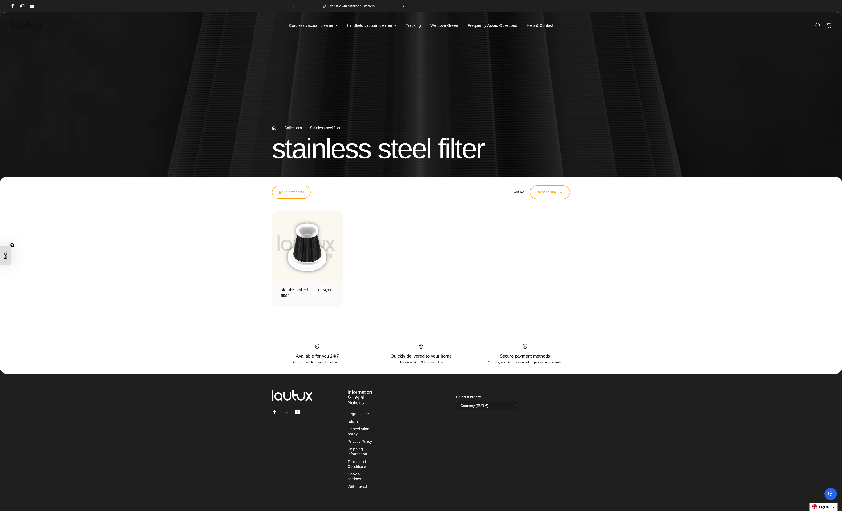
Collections (293, 128)
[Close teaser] (12, 245)
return (353, 421)
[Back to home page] (274, 128)
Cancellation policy (358, 431)
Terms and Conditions (357, 464)
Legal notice (358, 414)
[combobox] (822, 507)
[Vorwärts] (402, 6)
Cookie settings (354, 476)
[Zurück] (295, 6)
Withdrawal (357, 486)
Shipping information (357, 451)
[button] (5, 255)
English (824, 507)
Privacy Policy (360, 441)
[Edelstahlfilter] (307, 246)
